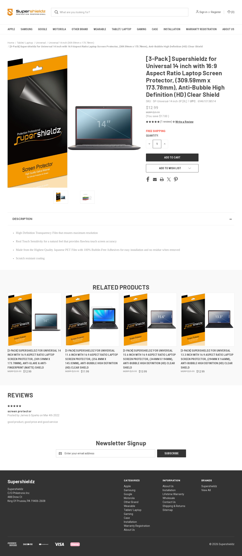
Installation (172, 29)
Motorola (59, 29)
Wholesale (169, 498)
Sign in (203, 12)
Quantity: (152, 135)
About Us (228, 29)
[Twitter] (169, 179)
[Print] (162, 179)
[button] (183, 121)
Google (42, 29)
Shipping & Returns (174, 506)
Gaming (141, 29)
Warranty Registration (201, 29)
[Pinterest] (176, 179)
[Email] (155, 179)
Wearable (100, 29)
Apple (11, 29)
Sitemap (168, 509)
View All (206, 490)
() (232, 12)
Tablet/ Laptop (121, 29)
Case (155, 29)
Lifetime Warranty (173, 494)
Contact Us (169, 502)
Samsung (26, 29)
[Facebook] (148, 179)
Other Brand (80, 29)
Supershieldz (209, 486)
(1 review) (166, 121)
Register (216, 12)
